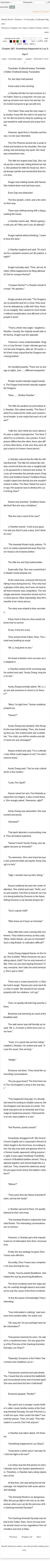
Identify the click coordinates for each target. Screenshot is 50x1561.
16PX (19, 44)
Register (36, 11)
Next (25, 28)
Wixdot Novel (7, 19)
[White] (37, 38)
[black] (11, 41)
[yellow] (27, 38)
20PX (25, 44)
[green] (40, 38)
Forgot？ (46, 11)
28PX (31, 44)
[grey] (30, 38)
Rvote (38, 28)
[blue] (24, 38)
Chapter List (16, 28)
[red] (14, 41)
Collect (32, 28)
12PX (40, 41)
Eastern (18, 19)
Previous (5, 28)
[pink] (34, 38)
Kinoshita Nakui (15, 59)
